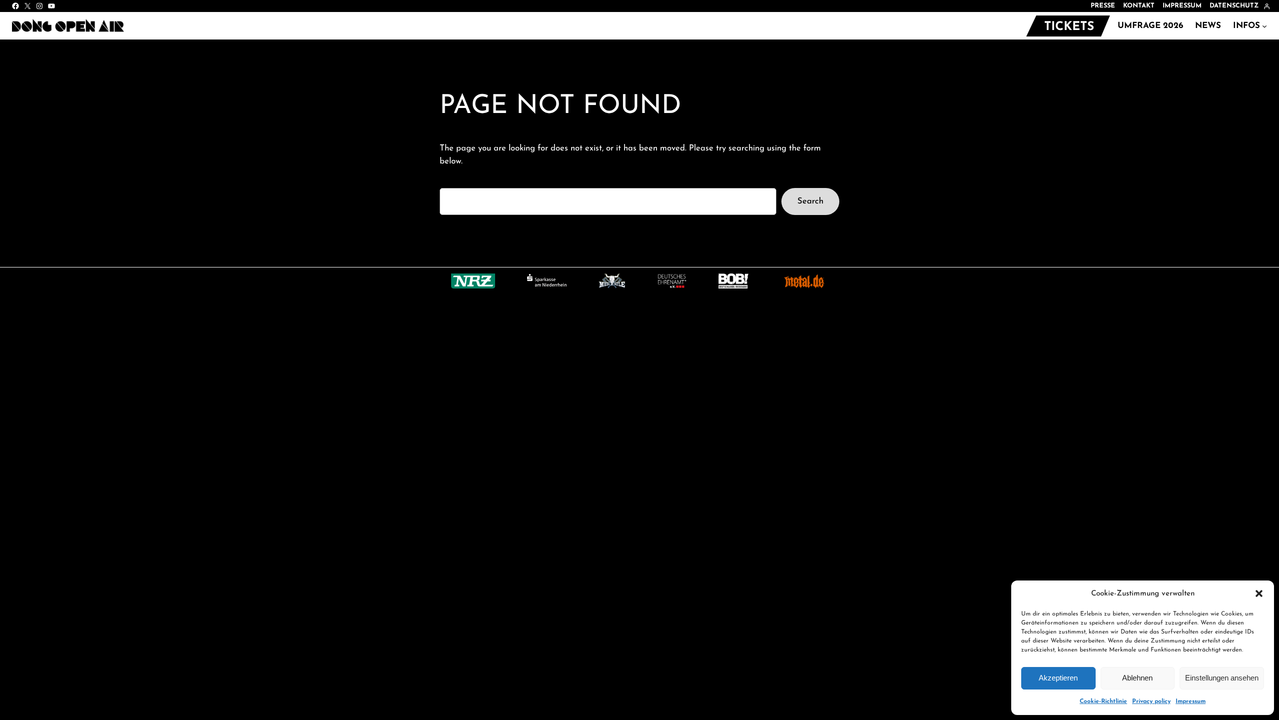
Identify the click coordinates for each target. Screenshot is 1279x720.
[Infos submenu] (1264, 26)
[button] (1259, 593)
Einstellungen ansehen (1222, 678)
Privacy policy (1151, 701)
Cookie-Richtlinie (1103, 701)
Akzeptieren (1058, 678)
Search (810, 201)
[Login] (1267, 6)
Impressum (1191, 701)
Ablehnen (1137, 678)
